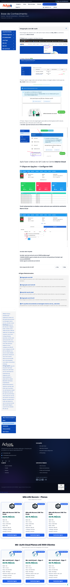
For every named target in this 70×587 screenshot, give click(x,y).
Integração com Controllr (28, 285)
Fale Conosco (43, 465)
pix (13, 393)
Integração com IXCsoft (27, 298)
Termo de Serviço (44, 472)
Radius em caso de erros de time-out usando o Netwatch (8, 397)
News (3, 420)
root (6, 403)
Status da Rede (6, 429)
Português (61, 487)
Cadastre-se (47, 7)
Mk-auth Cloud (43, 446)
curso (4, 362)
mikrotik (11, 379)
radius (4, 395)
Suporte (3, 16)
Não (65, 267)
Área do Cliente (8, 465)
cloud (8, 334)
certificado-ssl (6, 332)
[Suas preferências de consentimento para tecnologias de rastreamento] (67, 584)
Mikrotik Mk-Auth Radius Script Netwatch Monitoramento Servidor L (8, 382)
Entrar (55, 7)
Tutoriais (7, 472)
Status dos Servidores (44, 468)
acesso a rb (10, 317)
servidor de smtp (10, 403)
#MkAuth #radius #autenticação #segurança (6, 315)
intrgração (6, 366)
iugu (11, 366)
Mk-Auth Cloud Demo (8, 388)
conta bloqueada (9, 360)
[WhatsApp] (9, 461)
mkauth (12, 390)
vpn (7, 408)
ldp (8, 367)
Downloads (5, 426)
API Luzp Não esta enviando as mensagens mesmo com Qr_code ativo (40, 303)
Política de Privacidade (45, 470)
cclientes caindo (9, 328)
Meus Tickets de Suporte (8, 417)
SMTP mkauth (5, 405)
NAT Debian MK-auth (7, 392)
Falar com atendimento (62, 1)
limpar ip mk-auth (6, 369)
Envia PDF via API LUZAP (27, 292)
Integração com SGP (27, 277)
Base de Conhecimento (11, 16)
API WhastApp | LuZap (23, 16)
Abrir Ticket (5, 431)
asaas (12, 323)
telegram (10, 405)
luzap (4, 373)
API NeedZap (42, 453)
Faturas (6, 470)
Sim (58, 267)
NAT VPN (11, 393)
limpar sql (11, 371)
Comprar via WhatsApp (50, 4)
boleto (4, 328)
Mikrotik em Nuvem (44, 448)
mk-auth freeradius (7, 390)
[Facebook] (2, 461)
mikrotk (4, 386)
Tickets (6, 468)
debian (6, 362)
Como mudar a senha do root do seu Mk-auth (8, 358)
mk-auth (8, 386)
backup (5, 325)
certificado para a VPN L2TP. (8, 330)
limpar (10, 367)
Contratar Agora (12, 535)
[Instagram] (6, 461)
